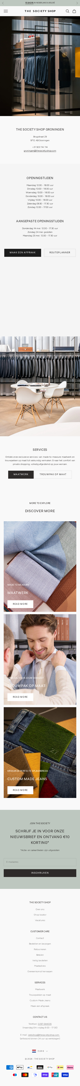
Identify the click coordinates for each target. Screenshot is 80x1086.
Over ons (40, 909)
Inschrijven (40, 873)
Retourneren (40, 949)
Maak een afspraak (40, 1006)
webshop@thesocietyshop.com (44, 1035)
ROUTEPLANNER (59, 252)
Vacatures (40, 920)
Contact (40, 938)
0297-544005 (44, 1024)
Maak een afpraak (23, 252)
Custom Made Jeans (40, 1000)
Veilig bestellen (40, 960)
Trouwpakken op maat (40, 995)
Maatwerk (21, 474)
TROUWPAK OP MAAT (53, 474)
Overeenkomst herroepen (40, 971)
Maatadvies (40, 966)
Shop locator (40, 914)
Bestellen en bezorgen (40, 943)
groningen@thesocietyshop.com (40, 150)
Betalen (40, 955)
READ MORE (20, 604)
